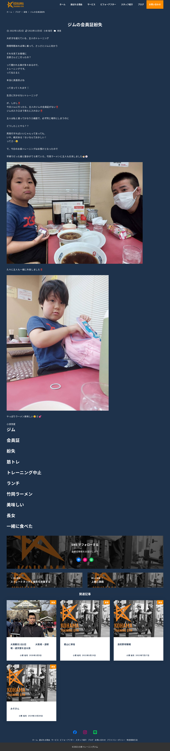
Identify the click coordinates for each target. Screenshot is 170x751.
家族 (59, 30)
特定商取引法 (132, 740)
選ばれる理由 (44, 740)
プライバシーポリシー (116, 740)
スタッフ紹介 (81, 740)
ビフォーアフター (67, 740)
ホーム (35, 740)
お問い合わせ (100, 740)
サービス (55, 740)
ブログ (91, 740)
